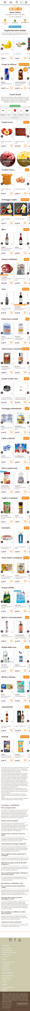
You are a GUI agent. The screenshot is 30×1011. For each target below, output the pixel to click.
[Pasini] (15, 111)
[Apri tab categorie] (5, 2)
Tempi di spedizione (7, 948)
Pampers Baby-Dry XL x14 (20, 696)
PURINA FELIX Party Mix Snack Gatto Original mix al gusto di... (7, 757)
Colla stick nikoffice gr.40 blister (20, 547)
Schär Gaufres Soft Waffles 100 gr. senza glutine (7, 577)
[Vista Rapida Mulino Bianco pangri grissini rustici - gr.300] (12, 483)
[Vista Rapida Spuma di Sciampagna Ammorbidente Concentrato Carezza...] (26, 79)
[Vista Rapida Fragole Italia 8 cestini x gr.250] (26, 137)
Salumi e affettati (6, 978)
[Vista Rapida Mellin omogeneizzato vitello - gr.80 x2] (12, 692)
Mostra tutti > (25, 200)
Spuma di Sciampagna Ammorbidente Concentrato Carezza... (19, 85)
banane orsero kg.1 (5, 54)
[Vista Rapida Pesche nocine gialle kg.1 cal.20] (12, 137)
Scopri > (26, 259)
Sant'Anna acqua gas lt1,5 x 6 (20, 607)
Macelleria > (25, 349)
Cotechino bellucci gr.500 (20, 368)
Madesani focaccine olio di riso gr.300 (20, 488)
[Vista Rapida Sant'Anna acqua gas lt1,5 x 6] (26, 602)
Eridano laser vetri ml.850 (20, 666)
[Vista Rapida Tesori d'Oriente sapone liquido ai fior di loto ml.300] (26, 632)
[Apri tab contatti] (11, 2)
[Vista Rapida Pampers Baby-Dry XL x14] (26, 692)
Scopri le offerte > (9, 64)
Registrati (4, 989)
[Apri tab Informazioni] (26, 2)
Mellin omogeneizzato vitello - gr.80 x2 (5, 697)
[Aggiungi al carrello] (11, 57)
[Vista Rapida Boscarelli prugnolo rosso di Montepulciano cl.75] (26, 304)
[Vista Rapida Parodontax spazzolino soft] (12, 632)
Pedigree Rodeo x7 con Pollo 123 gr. (20, 756)
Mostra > (26, 122)
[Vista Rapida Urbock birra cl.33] (26, 244)
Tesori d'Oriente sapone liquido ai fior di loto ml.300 (20, 637)
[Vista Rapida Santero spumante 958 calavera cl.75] (12, 304)
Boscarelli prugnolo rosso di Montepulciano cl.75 (21, 309)
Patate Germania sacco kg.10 (6, 189)
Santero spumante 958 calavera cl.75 (6, 309)
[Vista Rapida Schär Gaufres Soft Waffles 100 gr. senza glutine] (12, 572)
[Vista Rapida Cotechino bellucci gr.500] (26, 363)
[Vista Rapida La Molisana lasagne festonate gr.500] (26, 334)
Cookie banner (5, 956)
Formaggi (4, 982)
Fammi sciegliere (6, 1007)
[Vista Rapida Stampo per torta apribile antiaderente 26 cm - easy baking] (12, 393)
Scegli (10, 1001)
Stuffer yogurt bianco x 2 (6, 457)
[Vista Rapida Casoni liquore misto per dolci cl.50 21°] (12, 721)
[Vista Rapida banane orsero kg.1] (12, 49)
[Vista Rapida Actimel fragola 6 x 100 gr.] (26, 453)
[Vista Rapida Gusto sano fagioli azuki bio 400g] (12, 513)
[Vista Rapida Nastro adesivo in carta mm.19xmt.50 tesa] (12, 542)
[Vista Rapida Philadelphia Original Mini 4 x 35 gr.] (12, 423)
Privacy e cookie (6, 954)
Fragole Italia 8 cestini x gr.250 (20, 142)
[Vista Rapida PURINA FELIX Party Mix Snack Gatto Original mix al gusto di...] (12, 751)
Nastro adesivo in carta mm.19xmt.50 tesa (6, 547)
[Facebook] (15, 940)
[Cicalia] (15, 8)
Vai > (27, 319)
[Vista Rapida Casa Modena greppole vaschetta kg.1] (12, 363)
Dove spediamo (6, 970)
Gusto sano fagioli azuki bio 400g (6, 518)
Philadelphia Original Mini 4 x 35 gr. (7, 428)
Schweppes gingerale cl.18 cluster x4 (6, 607)
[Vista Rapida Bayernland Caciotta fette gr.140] (26, 423)
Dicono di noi (5, 968)
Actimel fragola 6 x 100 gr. (20, 457)
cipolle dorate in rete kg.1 (20, 189)
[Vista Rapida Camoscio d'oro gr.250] (26, 214)
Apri (27, 468)
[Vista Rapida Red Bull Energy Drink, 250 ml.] (12, 79)
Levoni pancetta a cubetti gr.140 (20, 279)
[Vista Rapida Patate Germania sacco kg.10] (12, 184)
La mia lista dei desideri (7, 987)
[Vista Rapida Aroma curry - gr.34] (26, 513)
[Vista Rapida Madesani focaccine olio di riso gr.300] (26, 483)
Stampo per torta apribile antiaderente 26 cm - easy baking (6, 399)
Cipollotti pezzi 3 (18, 54)
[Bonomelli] (3, 111)
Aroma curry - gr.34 (19, 517)
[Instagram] (10, 940)
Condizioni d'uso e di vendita (9, 952)
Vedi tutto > (25, 498)
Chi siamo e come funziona (8, 962)
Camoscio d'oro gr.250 (19, 219)
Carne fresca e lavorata (7, 976)
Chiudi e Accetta (22, 1004)
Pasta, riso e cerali (6, 980)
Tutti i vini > (25, 289)
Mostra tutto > (24, 737)
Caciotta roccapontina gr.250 (5, 219)
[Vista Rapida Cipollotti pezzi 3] (26, 49)
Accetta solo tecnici (7, 1004)
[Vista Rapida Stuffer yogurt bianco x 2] (12, 453)
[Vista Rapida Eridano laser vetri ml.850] (26, 662)
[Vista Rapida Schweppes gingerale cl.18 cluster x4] (12, 602)
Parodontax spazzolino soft (7, 637)
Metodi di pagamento (7, 950)
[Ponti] (27, 111)
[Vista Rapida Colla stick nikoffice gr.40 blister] (26, 542)
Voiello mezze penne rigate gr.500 (7, 339)
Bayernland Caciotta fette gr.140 (20, 428)
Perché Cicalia (5, 966)
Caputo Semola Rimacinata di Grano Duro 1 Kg (21, 577)
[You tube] (19, 940)
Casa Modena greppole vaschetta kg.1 (6, 368)
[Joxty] (9, 111)
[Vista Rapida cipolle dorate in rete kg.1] (26, 184)
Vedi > (26, 408)
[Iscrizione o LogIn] (22, 2)
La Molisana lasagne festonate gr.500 (19, 339)
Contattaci (4, 991)
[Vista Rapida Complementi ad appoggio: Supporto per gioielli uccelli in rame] (26, 393)
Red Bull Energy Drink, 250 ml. (6, 84)
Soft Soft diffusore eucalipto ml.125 (5, 667)
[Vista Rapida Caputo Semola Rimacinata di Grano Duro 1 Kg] (26, 572)
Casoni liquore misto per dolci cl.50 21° (6, 726)
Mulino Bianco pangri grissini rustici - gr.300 (5, 488)
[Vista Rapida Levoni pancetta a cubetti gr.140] (26, 274)
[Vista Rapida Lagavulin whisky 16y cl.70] (26, 721)
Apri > (27, 170)
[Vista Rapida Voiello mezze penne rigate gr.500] (12, 334)
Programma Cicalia (6, 964)
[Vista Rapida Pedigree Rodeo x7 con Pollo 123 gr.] (26, 751)
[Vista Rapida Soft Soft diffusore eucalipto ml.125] (12, 662)
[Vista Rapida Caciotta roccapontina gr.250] (12, 214)
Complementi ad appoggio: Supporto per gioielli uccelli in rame (20, 399)
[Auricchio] (21, 111)
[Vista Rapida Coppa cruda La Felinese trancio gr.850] (12, 274)
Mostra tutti (15, 118)
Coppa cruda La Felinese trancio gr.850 (6, 279)
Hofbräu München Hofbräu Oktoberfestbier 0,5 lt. (6, 249)
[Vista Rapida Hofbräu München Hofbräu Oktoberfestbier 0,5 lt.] (12, 244)
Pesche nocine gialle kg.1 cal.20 (6, 142)
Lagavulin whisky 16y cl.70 (20, 726)
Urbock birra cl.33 (18, 249)
